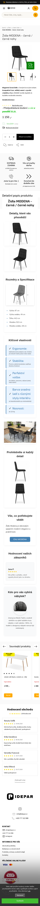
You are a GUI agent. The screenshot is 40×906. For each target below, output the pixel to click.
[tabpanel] (16, 675)
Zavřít (33, 151)
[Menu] (4, 8)
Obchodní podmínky (9, 846)
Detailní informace (8, 100)
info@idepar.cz (21, 814)
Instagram (20, 809)
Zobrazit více (20, 780)
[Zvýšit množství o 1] (13, 137)
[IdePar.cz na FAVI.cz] (20, 877)
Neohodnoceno (17, 105)
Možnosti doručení (12, 128)
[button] (35, 15)
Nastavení (20, 895)
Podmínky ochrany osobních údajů (13, 852)
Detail (8, 695)
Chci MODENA (20, 539)
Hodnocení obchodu (20, 709)
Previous (4, 646)
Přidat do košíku (25, 137)
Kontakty (5, 855)
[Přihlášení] (28, 8)
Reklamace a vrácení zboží (11, 849)
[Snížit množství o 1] (5, 137)
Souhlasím (20, 901)
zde (29, 891)
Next (36, 646)
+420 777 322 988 (22, 818)
